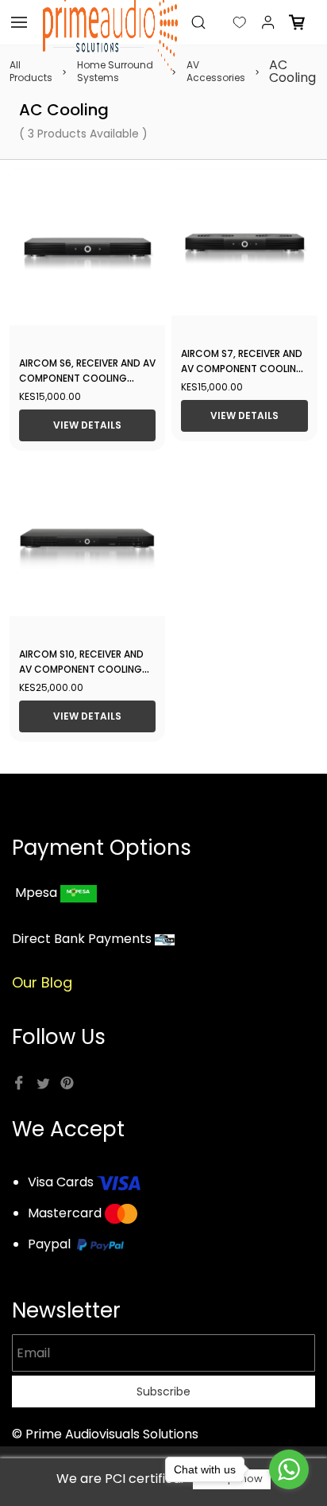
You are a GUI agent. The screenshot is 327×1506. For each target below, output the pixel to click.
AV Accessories (216, 71)
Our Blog (42, 982)
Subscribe (163, 1391)
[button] (227, 22)
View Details (87, 425)
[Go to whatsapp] (289, 1469)
